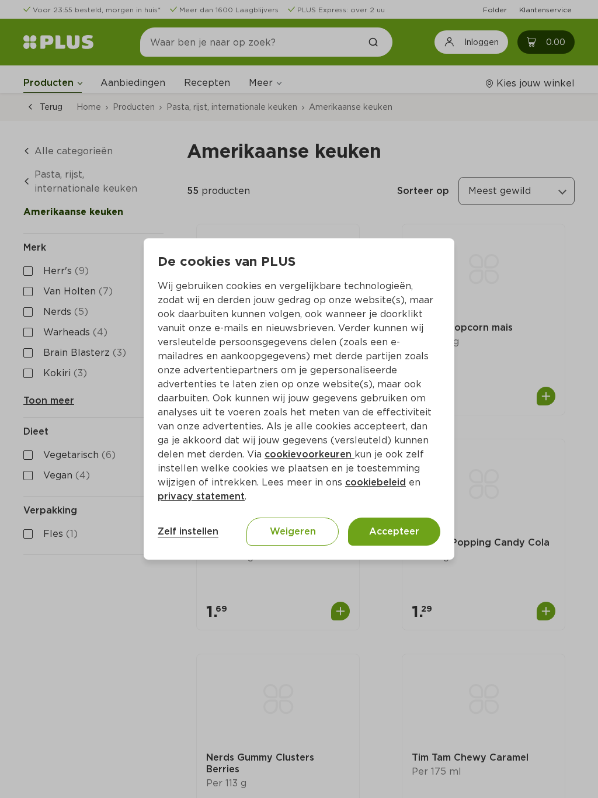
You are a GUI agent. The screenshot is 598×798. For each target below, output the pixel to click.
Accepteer (394, 531)
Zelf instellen (188, 531)
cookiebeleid (375, 482)
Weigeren (293, 531)
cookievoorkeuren (309, 454)
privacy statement (201, 496)
